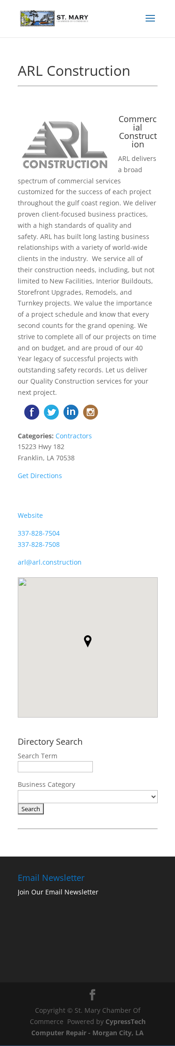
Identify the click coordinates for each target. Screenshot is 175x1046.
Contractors (74, 435)
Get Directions (40, 475)
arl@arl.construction (50, 562)
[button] (87, 641)
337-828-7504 (39, 533)
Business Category (46, 784)
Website (30, 515)
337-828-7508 (39, 544)
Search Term (37, 755)
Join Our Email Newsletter (58, 891)
